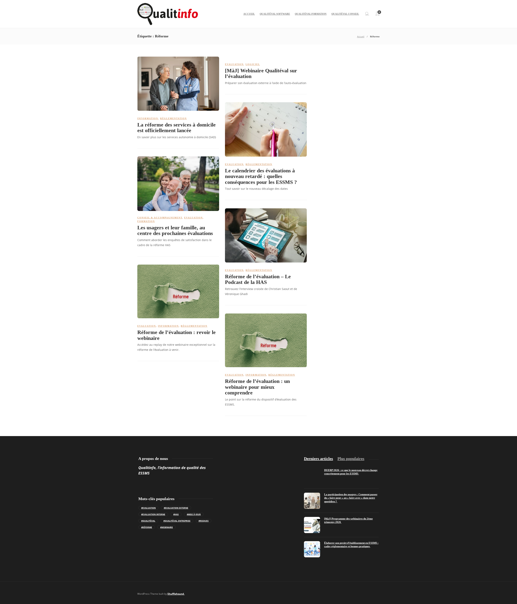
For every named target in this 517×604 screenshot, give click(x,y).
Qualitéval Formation (311, 14)
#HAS (176, 514)
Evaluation (234, 64)
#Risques (204, 520)
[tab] (318, 458)
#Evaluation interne (153, 514)
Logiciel (253, 64)
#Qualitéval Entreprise (176, 520)
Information (147, 118)
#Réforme (146, 527)
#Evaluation (148, 507)
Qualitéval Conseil (345, 14)
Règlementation (173, 118)
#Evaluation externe (176, 507)
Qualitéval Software (275, 14)
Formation (146, 221)
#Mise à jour (194, 514)
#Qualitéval (148, 520)
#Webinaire (166, 527)
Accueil (249, 14)
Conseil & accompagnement (159, 217)
